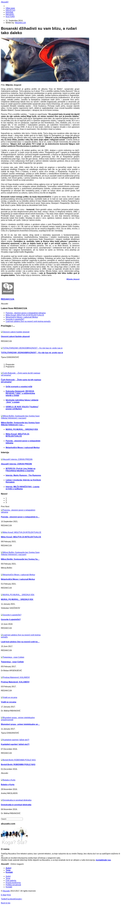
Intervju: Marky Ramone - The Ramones (23, 475)
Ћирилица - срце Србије (12, 662)
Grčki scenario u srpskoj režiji (19, 387)
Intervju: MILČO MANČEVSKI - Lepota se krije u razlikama (22, 488)
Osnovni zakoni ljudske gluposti (15, 336)
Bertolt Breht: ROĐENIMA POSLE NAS (18, 765)
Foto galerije (11, 881)
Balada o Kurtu (7, 785)
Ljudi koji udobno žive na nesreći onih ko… (20, 642)
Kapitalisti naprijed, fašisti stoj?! (15, 744)
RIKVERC (10, 14)
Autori (8, 868)
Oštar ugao (10, 8)
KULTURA (10, 17)
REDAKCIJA (20, 23)
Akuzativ (6, 891)
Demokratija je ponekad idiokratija (16, 805)
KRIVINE (9, 12)
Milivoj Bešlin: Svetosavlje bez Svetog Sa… (20, 559)
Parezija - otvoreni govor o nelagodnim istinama (26, 313)
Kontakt (9, 872)
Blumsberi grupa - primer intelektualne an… (20, 724)
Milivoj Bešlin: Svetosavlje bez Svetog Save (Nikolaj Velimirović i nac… (20, 424)
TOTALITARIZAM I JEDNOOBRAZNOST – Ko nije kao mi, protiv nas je (32, 353)
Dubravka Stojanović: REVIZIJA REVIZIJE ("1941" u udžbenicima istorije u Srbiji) (20, 393)
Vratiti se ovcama (8, 702)
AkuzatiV (5, 2)
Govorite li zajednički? (15, 319)
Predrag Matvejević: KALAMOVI (15, 682)
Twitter (3, 899)
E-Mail (3, 895)
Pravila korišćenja (13, 883)
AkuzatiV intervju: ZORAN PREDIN (16, 464)
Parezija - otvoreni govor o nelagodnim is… (20, 517)
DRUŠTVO (10, 10)
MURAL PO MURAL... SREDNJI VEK (22, 429)
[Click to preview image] (45, 81)
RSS (9, 895)
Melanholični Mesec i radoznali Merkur (22, 317)
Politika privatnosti (13, 885)
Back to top (5, 903)
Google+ (18, 899)
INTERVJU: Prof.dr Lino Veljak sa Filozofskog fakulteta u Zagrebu (20, 470)
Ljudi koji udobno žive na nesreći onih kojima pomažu (28, 321)
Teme (8, 870)
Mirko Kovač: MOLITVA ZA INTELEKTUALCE (25, 315)
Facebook (10, 899)
